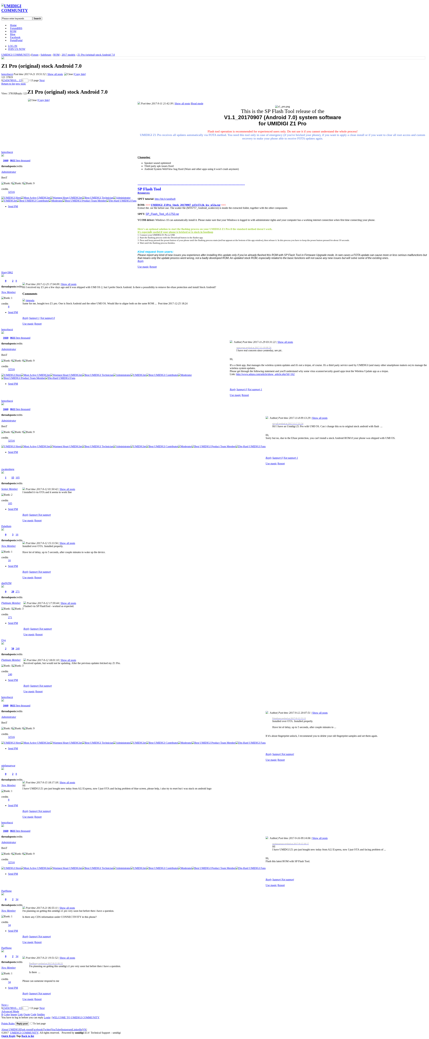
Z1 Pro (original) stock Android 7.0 (96, 54)
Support (34, 318)
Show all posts (55, 74)
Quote (26, 1014)
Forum (16, 28)
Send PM (13, 206)
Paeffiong (6, 890)
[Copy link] (80, 74)
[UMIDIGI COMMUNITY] (19, 10)
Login (47, 1017)
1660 (5, 160)
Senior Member (9, 489)
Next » (5, 1004)
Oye (3, 640)
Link (20, 1014)
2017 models (68, 54)
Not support (47, 318)
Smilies (41, 1014)
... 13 (18, 80)
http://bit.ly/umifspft (165, 198)
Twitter (47, 1029)
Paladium (6, 526)
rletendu (30, 300)
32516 (11, 192)
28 (12, 591)
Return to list (8, 83)
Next (42, 80)
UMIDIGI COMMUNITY (15, 54)
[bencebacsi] (3, 58)
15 (12, 477)
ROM (13, 31)
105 (18, 477)
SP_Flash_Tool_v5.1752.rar (162, 214)
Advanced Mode (10, 1011)
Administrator (8, 171)
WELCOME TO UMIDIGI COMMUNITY (76, 1017)
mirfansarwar (8, 765)
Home (13, 25)
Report (153, 266)
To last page (39, 1023)
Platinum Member (11, 603)
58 (12, 648)
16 (17, 534)
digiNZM (6, 583)
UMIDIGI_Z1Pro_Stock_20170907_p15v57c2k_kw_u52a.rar (186, 204)
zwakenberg (7, 469)
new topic (21, 83)
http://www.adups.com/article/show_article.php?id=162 (265, 374)
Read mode (197, 103)
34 (17, 899)
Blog (12, 34)
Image (14, 1014)
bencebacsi (7, 74)
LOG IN (12, 46)
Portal (16, 40)
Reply (141, 261)
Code (33, 1014)
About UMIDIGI (10, 1029)
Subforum (46, 54)
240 (18, 648)
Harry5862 (7, 272)
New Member (8, 292)
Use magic (143, 266)
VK (84, 1029)
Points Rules (8, 1023)
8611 (12, 160)
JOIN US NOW (16, 49)
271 (18, 591)
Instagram (66, 1029)
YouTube (56, 1029)
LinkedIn (77, 1029)
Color (7, 1014)
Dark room (26, 1029)
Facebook (15, 37)
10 (14, 80)
